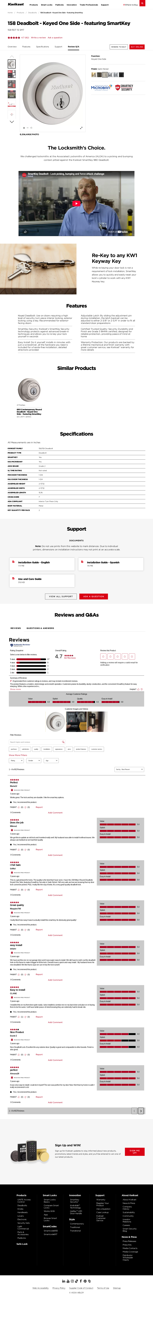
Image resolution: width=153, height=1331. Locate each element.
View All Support (61, 596)
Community (128, 1216)
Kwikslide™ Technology (75, 1206)
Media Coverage (130, 1252)
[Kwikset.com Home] (16, 4)
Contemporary (77, 1224)
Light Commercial (23, 1227)
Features (26, 47)
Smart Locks (46, 5)
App (46, 1215)
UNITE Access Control (23, 1201)
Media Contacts (130, 1248)
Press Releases (129, 1241)
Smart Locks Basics (49, 1201)
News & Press (129, 1203)
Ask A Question (93, 596)
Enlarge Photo (30, 134)
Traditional (75, 1227)
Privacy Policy (58, 1288)
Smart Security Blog (130, 1230)
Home (10, 13)
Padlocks (59, 5)
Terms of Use (103, 1288)
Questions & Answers (40, 628)
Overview (12, 47)
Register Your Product (102, 1204)
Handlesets (22, 1212)
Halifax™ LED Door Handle (76, 1212)
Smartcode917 (50, 1234)
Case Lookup (102, 1212)
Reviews (16, 628)
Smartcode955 (51, 1231)
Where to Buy (131, 5)
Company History (127, 1208)
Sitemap (117, 1288)
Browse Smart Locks (50, 1219)
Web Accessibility (40, 1288)
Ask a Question (103, 1209)
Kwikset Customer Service (101, 1218)
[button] (137, 46)
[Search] (142, 3)
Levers (20, 1216)
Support (105, 5)
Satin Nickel (99, 69)
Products (34, 5)
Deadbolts (32, 13)
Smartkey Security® (74, 1201)
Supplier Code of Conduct (81, 1288)
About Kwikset (129, 1200)
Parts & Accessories (22, 1233)
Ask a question (55, 37)
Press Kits (127, 1245)
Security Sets (23, 1223)
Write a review (38, 37)
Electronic (22, 1219)
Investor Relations (127, 1220)
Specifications (42, 47)
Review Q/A (73, 47)
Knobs (20, 1209)
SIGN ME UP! (135, 1152)
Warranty (100, 1200)
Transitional (75, 1231)
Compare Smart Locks (51, 1206)
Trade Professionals (89, 5)
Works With (49, 1211)
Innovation (72, 5)
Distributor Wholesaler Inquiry (128, 1257)
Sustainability (129, 1212)
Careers (126, 1225)
